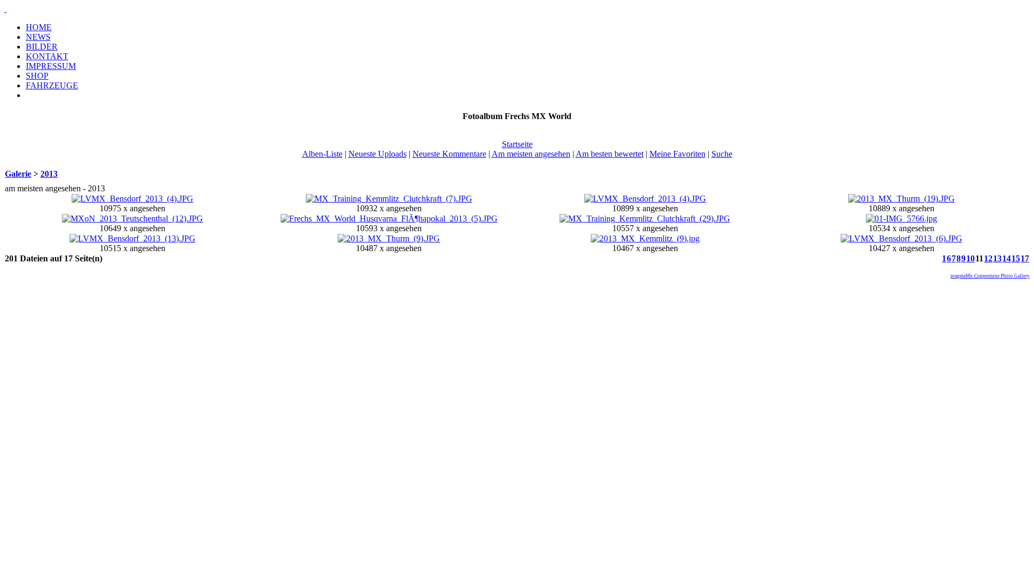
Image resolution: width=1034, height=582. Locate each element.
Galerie (18, 173)
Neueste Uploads (377, 153)
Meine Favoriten (677, 153)
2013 (49, 173)
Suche (721, 153)
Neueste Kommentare (449, 153)
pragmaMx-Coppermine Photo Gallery (990, 276)
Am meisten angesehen (531, 153)
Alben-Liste (322, 153)
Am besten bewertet (610, 153)
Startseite (517, 144)
